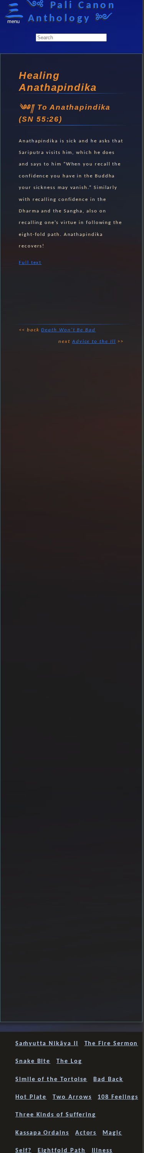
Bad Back (108, 1079)
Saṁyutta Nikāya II (46, 1044)
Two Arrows (72, 1097)
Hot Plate (30, 1097)
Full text (30, 262)
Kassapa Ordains (42, 1133)
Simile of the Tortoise (51, 1079)
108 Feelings (118, 1097)
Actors (86, 1133)
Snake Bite (32, 1061)
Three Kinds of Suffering (55, 1115)
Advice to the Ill (94, 341)
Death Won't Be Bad (68, 330)
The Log (69, 1061)
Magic (112, 1133)
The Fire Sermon (111, 1044)
